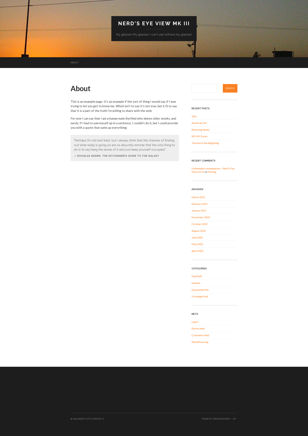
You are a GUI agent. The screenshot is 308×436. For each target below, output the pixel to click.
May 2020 (197, 244)
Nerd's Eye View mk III (154, 23)
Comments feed (200, 335)
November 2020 (201, 217)
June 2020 (197, 237)
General (196, 282)
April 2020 (197, 250)
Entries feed (198, 328)
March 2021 (198, 197)
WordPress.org (200, 341)
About (75, 62)
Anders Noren (221, 419)
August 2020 (199, 230)
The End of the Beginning (205, 142)
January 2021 (199, 210)
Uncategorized (200, 296)
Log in (195, 321)
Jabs (194, 116)
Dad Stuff (197, 276)
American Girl (199, 122)
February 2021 (200, 203)
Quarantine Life (200, 289)
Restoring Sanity (201, 129)
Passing (212, 171)
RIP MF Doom (199, 136)
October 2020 (199, 223)
